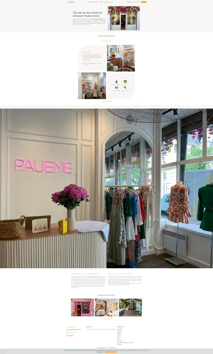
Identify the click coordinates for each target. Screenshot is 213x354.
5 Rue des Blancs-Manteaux (97, 19)
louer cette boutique (106, 101)
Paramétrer (100, 352)
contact (144, 1)
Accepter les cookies (111, 352)
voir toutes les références (106, 318)
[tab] (106, 40)
